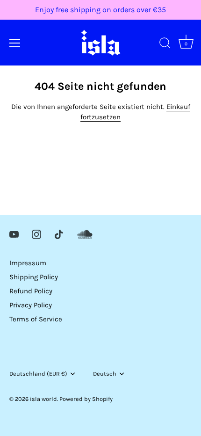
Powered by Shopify (86, 398)
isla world (43, 398)
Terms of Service (35, 319)
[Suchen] (165, 44)
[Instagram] (36, 234)
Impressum (27, 263)
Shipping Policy (33, 277)
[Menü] (15, 43)
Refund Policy (30, 291)
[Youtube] (14, 234)
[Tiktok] (59, 234)
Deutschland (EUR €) (38, 373)
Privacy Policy (30, 305)
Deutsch (104, 373)
